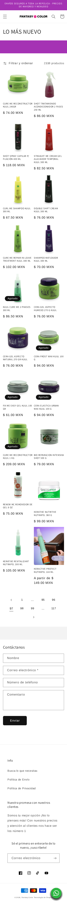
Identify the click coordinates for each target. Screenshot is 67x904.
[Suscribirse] (55, 858)
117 (53, 608)
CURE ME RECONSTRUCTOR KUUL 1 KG (18, 457)
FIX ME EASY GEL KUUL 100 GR (17, 407)
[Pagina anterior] (11, 600)
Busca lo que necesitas (22, 770)
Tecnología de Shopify (43, 897)
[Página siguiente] (33, 617)
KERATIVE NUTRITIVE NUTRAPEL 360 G (45, 513)
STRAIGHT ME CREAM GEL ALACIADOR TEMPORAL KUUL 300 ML (48, 159)
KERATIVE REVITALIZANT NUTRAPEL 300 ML (16, 563)
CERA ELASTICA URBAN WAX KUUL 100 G (46, 407)
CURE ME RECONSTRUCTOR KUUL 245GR (18, 105)
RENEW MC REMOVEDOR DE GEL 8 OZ (18, 506)
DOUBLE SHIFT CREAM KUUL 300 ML (46, 210)
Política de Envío (18, 779)
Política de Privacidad (21, 788)
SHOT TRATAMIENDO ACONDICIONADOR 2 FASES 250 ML (48, 106)
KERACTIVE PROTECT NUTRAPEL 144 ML (45, 570)
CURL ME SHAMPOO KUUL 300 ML (17, 210)
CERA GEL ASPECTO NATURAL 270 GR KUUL (15, 358)
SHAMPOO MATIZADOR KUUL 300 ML (46, 259)
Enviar (15, 720)
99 (32, 608)
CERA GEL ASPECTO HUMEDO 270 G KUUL (45, 309)
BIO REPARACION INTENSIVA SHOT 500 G (49, 457)
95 (43, 599)
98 (21, 608)
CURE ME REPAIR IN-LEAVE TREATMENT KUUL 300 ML (17, 259)
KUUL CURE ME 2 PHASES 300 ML (17, 309)
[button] (5, 16)
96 (53, 599)
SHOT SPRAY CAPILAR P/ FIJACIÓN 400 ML (16, 158)
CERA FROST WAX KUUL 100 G (49, 358)
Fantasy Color (27, 897)
